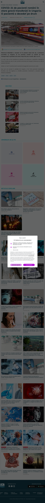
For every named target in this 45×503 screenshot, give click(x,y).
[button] (22, 250)
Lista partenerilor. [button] (31, 255)
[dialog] (23, 251)
